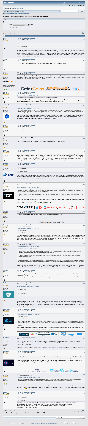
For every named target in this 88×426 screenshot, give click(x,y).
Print (83, 33)
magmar (5, 163)
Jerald (5, 59)
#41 (84, 39)
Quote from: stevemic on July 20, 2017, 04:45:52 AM (28, 166)
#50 (84, 184)
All (14, 33)
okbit (4, 125)
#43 (84, 72)
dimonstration (7, 309)
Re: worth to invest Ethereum (27, 38)
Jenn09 (5, 72)
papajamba (6, 138)
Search (14, 13)
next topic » (82, 32)
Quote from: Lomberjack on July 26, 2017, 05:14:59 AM (28, 312)
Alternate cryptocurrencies (17, 16)
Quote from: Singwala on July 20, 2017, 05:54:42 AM (28, 108)
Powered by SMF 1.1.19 (36, 423)
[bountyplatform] (6, 89)
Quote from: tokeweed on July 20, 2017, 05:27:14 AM (28, 187)
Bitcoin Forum (6, 16)
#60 (84, 393)
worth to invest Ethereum (41, 16)
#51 (84, 211)
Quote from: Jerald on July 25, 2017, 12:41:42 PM (27, 95)
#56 (84, 310)
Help (10, 13)
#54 (84, 271)
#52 (84, 225)
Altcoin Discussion (29, 16)
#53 (84, 243)
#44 (84, 93)
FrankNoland (6, 337)
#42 (84, 60)
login (16, 8)
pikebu (5, 392)
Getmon (5, 184)
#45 (84, 105)
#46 (84, 126)
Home (6, 13)
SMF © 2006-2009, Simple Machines (49, 423)
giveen (5, 150)
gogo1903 (6, 211)
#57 (84, 338)
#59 (84, 374)
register (21, 8)
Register (22, 13)
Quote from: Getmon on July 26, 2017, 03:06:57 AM (28, 246)
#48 (84, 151)
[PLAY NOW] (79, 335)
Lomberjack (6, 225)
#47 (84, 138)
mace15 (5, 92)
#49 (84, 164)
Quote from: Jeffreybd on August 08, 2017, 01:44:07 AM (28, 377)
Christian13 (6, 105)
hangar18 (5, 243)
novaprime (6, 351)
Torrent (22, 11)
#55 (84, 283)
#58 (84, 352)
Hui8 (4, 283)
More (27, 13)
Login (18, 13)
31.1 (19, 11)
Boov (4, 38)
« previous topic (75, 32)
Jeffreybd (5, 270)
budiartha (5, 374)
